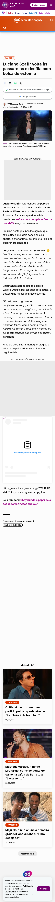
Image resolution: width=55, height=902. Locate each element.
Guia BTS (33, 13)
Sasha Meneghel (12, 525)
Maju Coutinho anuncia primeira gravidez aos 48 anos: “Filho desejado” (27, 834)
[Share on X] (10, 83)
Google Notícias (29, 96)
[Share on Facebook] (5, 83)
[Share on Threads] (21, 83)
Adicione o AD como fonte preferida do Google (29, 89)
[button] (43, 888)
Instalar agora (38, 5)
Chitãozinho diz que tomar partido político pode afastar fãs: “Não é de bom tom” (25, 711)
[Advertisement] (27, 42)
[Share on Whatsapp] (15, 83)
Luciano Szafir (24, 521)
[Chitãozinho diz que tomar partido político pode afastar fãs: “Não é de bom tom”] (27, 684)
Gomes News (21, 13)
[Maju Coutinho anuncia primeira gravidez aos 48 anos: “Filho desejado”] (27, 806)
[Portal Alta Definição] (27, 874)
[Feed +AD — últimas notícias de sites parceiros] (4, 12)
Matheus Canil (16, 104)
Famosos (9, 58)
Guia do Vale (44, 13)
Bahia (10, 13)
